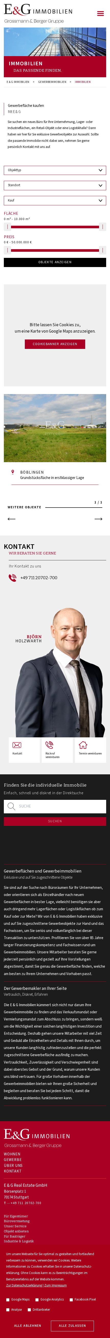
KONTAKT (12, 1171)
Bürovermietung (16, 1221)
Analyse (16, 1310)
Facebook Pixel (85, 1299)
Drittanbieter (41, 1310)
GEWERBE (12, 1159)
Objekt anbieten (16, 1231)
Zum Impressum (55, 1285)
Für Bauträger (14, 1236)
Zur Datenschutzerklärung (24, 1285)
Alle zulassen (72, 1326)
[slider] (7, 227)
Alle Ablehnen (27, 1326)
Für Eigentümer (16, 1216)
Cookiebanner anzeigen (55, 344)
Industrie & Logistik (19, 1241)
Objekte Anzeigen (55, 262)
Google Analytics (52, 1299)
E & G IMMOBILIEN (18, 82)
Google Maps (20, 1299)
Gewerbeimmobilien (52, 82)
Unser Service (15, 1226)
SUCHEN (55, 821)
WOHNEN (12, 1154)
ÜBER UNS (13, 1165)
